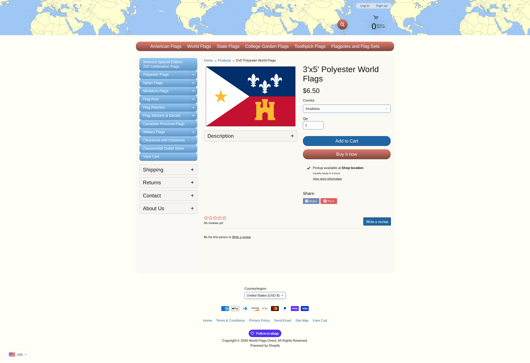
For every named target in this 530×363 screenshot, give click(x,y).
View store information (327, 178)
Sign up (381, 5)
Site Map (301, 320)
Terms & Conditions (230, 320)
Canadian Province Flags (164, 124)
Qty (305, 118)
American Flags (166, 46)
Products (224, 60)
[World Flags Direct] (150, 24)
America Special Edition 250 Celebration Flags (162, 64)
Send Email (282, 320)
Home (208, 60)
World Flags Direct (262, 340)
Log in (364, 5)
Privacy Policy (259, 320)
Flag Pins (170, 100)
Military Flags (170, 133)
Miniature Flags (170, 92)
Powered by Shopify (265, 345)
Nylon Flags (170, 84)
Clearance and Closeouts (164, 140)
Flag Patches (170, 108)
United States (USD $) (263, 295)
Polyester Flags (170, 75)
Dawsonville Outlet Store (163, 148)
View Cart (151, 156)
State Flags (228, 46)
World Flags (199, 46)
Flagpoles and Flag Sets (355, 46)
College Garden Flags (267, 46)
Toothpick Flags (310, 46)
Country (308, 100)
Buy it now (346, 154)
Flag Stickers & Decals (170, 116)
